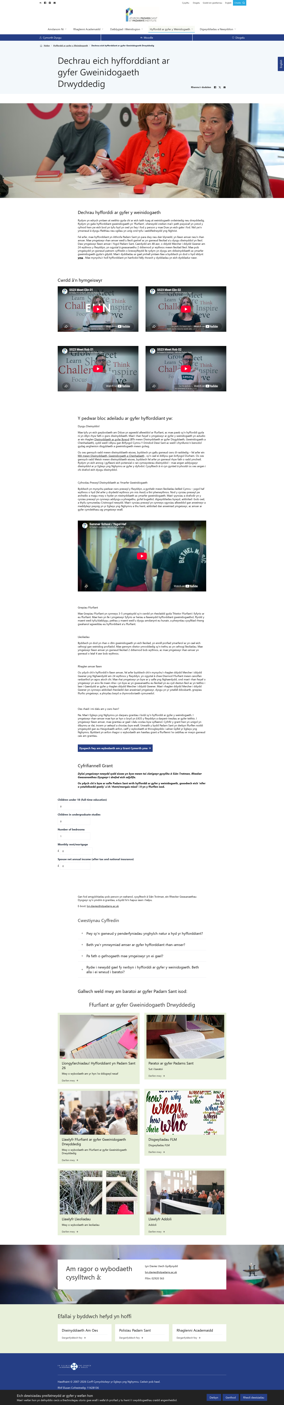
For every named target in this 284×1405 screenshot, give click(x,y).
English (281, 64)
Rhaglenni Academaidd (86, 29)
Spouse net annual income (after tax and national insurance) (96, 859)
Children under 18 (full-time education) (82, 799)
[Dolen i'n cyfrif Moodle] (40, 3)
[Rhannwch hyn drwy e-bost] (224, 87)
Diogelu (196, 2)
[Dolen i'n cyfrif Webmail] (54, 3)
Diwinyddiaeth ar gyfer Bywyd (111, 439)
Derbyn (214, 1397)
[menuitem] (186, 3)
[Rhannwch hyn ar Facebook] (215, 87)
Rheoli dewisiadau (253, 1397)
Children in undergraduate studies (79, 814)
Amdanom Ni (56, 29)
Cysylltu (185, 2)
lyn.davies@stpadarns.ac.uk (103, 906)
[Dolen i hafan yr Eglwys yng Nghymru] (74, 1366)
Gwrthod (231, 1397)
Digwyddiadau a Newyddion (216, 29)
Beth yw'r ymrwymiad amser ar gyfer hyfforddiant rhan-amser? (135, 944)
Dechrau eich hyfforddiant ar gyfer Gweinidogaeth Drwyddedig (122, 45)
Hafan (47, 45)
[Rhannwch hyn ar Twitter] (220, 87)
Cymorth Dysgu (52, 37)
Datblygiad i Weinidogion (125, 29)
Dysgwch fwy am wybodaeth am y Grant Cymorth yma (113, 748)
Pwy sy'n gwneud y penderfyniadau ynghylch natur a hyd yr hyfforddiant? (144, 933)
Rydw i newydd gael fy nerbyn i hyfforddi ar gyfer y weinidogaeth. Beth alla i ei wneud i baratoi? (142, 969)
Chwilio (237, 2)
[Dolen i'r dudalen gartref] (142, 15)
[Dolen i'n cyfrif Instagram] (50, 3)
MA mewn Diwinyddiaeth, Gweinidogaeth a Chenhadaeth (111, 456)
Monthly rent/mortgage (73, 844)
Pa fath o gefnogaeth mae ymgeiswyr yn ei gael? (124, 955)
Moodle (148, 37)
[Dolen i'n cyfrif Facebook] (45, 3)
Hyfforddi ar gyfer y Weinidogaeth (170, 29)
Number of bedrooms (71, 829)
